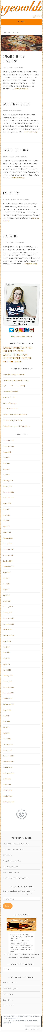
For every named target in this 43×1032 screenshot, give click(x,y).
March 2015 (7, 739)
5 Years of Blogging (9, 403)
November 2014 (8, 762)
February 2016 (8, 676)
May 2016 (6, 658)
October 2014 (7, 767)
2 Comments (19, 67)
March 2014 (7, 785)
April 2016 (6, 664)
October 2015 (7, 699)
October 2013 (7, 796)
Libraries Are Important (10, 392)
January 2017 (7, 612)
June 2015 (6, 721)
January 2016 (7, 681)
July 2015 (6, 716)
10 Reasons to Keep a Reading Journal (16, 380)
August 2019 (7, 452)
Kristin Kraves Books (10, 983)
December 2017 (8, 549)
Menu (23, 22)
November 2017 (8, 555)
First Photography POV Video (17, 358)
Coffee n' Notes (8, 994)
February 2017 (8, 607)
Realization (11, 236)
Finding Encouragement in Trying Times (16, 426)
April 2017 (6, 595)
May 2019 (6, 469)
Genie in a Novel (8, 1006)
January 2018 (7, 544)
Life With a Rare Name (10, 867)
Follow (7, 906)
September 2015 (8, 704)
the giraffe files (8, 1000)
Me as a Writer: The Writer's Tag (13, 849)
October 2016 (7, 630)
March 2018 (7, 532)
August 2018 (7, 503)
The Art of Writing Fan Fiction (12, 420)
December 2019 (8, 446)
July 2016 (6, 647)
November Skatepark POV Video (18, 347)
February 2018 (8, 538)
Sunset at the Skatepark (15, 354)
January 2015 (7, 750)
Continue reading (20, 89)
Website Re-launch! (12, 361)
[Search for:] (21, 969)
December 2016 (8, 618)
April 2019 (6, 475)
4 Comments (20, 242)
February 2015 (8, 744)
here (33, 957)
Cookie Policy (7, 1022)
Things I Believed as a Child (12, 861)
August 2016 (7, 641)
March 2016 (7, 670)
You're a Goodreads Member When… (15, 415)
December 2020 (8, 440)
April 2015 (6, 733)
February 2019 (8, 481)
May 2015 (6, 727)
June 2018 (6, 515)
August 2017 (7, 572)
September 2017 (8, 567)
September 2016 (8, 635)
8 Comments (17, 110)
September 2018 (8, 498)
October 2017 (7, 561)
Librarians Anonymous (10, 989)
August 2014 (7, 779)
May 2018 (6, 521)
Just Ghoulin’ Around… (14, 351)
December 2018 (8, 492)
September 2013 (8, 802)
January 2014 (7, 790)
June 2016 (6, 653)
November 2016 (8, 624)
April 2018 (6, 526)
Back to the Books (15, 150)
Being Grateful (7, 855)
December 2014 (8, 756)
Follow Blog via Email (21, 887)
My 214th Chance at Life (11, 872)
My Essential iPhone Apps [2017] (14, 386)
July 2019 (6, 458)
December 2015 (8, 687)
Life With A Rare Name (10, 409)
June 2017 (6, 584)
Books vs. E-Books (9, 397)
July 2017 (6, 578)
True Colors (11, 193)
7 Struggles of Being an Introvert (13, 374)
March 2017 (7, 601)
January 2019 (7, 486)
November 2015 (8, 693)
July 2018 (6, 509)
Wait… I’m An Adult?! (16, 104)
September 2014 (8, 773)
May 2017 (6, 589)
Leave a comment (21, 156)
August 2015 (7, 710)
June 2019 (6, 463)
